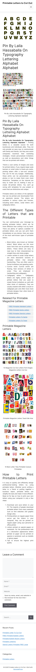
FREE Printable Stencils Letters (19, 313)
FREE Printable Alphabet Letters (20, 306)
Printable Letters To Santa (18, 317)
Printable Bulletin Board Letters (14, 639)
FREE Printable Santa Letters (19, 310)
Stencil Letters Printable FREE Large (15, 644)
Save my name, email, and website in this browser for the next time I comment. (18, 598)
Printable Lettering (9, 641)
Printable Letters (8, 659)
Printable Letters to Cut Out (17, 3)
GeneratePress (18, 669)
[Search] (30, 617)
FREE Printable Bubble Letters (13, 636)
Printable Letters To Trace (18, 320)
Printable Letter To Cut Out (12, 633)
